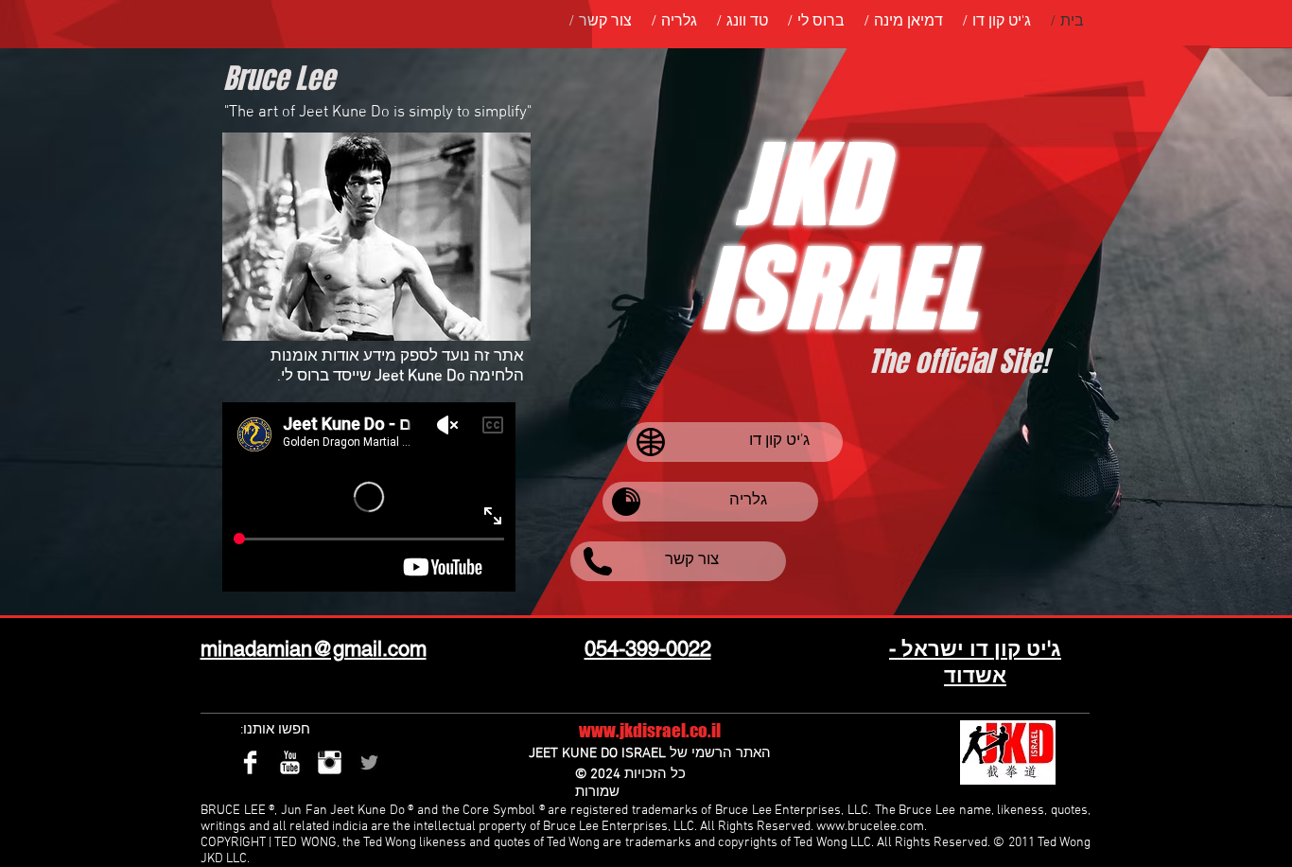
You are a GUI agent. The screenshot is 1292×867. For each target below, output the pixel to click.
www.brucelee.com (870, 827)
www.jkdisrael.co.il (650, 730)
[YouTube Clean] (290, 762)
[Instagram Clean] (329, 762)
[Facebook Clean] (250, 762)
